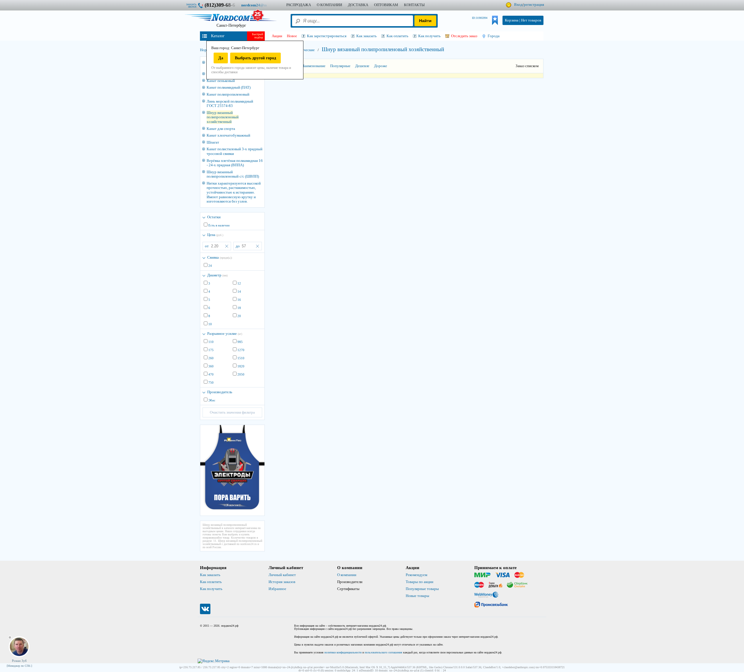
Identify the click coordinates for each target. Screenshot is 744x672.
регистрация (534, 4)
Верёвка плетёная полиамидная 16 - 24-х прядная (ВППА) (235, 162)
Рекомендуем (416, 575)
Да (220, 58)
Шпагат (213, 142)
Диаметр (217, 275)
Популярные (340, 66)
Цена (215, 235)
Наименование (314, 66)
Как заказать (210, 575)
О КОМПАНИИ (329, 5)
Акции (277, 36)
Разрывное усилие (224, 333)
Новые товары (417, 596)
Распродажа (298, 5)
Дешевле (362, 66)
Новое (292, 36)
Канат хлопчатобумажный (228, 135)
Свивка (219, 257)
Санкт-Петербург (231, 25)
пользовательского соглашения (383, 652)
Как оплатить (211, 582)
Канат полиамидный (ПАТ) (229, 87)
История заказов (282, 582)
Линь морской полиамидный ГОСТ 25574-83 (230, 103)
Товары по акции (419, 582)
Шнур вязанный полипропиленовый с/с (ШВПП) (233, 174)
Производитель (219, 392)
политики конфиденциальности (343, 652)
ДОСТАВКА (358, 5)
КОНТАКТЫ (414, 5)
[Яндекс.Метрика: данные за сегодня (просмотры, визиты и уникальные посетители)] (214, 661)
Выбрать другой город (255, 58)
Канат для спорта (221, 128)
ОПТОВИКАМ (386, 5)
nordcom (258, 5)
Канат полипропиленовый (228, 94)
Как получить (211, 589)
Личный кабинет (282, 575)
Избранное (277, 589)
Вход (518, 4)
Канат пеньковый (221, 80)
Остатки (214, 217)
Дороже (380, 66)
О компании (346, 575)
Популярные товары (422, 589)
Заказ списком (527, 66)
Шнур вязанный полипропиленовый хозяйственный (223, 117)
